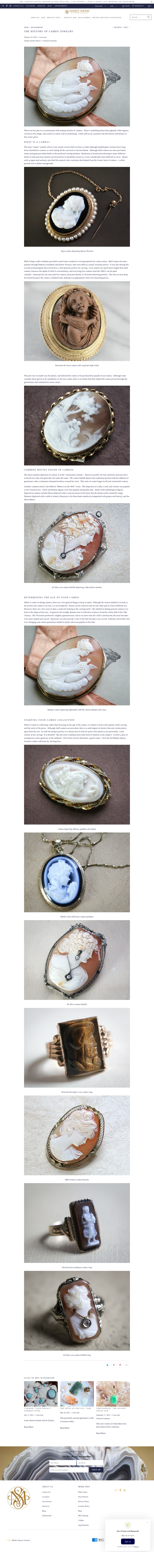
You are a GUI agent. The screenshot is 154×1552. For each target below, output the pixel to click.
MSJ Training (83, 1516)
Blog (50, 6)
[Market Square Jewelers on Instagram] (10, 6)
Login (127, 6)
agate (33, 160)
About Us (45, 1506)
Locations (30, 6)
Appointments (61, 6)
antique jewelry (66, 130)
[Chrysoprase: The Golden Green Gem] (113, 1394)
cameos (79, 130)
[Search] (149, 17)
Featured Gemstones (50, 41)
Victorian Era (35, 490)
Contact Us (18, 6)
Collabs (81, 1520)
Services (41, 6)
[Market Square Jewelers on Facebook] (7, 6)
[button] (55, 18)
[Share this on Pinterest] (120, 1365)
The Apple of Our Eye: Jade (75, 1408)
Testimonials (46, 1516)
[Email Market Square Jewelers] (3, 6)
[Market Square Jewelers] (77, 12)
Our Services (47, 1501)
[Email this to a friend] (126, 1365)
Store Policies (83, 1497)
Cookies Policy (84, 1506)
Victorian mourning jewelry (95, 274)
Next (126, 27)
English (99, 6)
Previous (118, 27)
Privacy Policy (83, 1501)
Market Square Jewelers (21, 1540)
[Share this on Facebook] (113, 1365)
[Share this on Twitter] (107, 1365)
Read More (28, 1427)
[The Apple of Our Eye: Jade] (77, 1394)
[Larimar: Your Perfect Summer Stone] (41, 1394)
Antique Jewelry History (32, 41)
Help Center (82, 1492)
